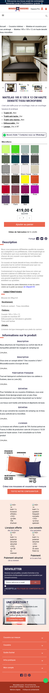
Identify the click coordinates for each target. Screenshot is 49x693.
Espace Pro (35, 9)
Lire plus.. (4, 353)
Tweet (41, 238)
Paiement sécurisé (13, 557)
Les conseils (35, 527)
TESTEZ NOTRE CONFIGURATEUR (24, 491)
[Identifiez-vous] (42, 9)
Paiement (36, 555)
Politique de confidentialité (31, 689)
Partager (37, 238)
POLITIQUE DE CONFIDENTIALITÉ (30, 589)
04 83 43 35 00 (18, 612)
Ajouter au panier (24, 224)
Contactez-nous (16, 619)
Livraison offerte (13, 527)
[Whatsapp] (45, 680)
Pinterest (46, 238)
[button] (24, 142)
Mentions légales (15, 689)
